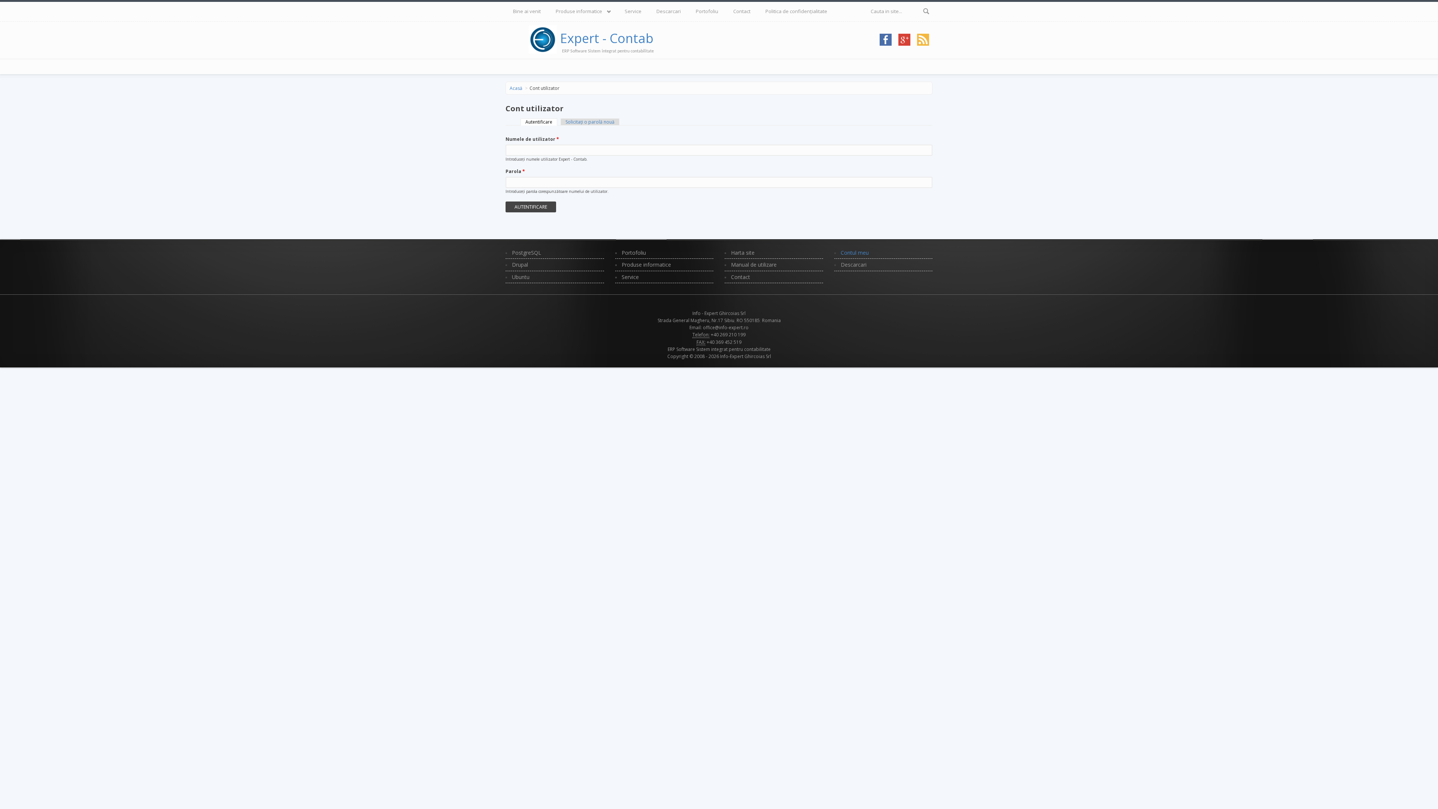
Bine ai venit (527, 11)
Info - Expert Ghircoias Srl (719, 313)
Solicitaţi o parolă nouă (590, 122)
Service (633, 11)
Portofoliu (707, 11)
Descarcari (668, 11)
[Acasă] (544, 38)
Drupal (520, 264)
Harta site (743, 252)
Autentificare (541, 122)
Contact (741, 11)
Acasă (516, 88)
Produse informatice (579, 11)
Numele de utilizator (532, 139)
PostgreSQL (526, 252)
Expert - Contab (606, 38)
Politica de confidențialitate (796, 11)
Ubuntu (521, 277)
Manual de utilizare (754, 264)
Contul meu (855, 252)
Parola (515, 171)
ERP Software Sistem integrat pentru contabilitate (719, 349)
